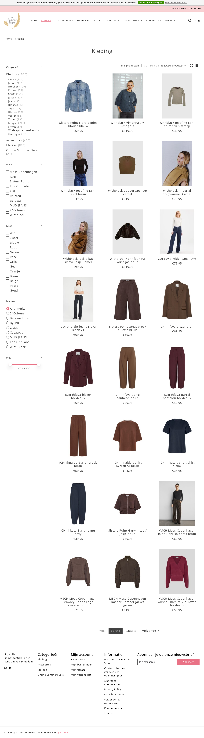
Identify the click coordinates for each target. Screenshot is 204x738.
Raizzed (15, 196)
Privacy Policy (113, 689)
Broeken (13, 86)
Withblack (17, 215)
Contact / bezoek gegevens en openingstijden (114, 672)
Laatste (131, 631)
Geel (13, 266)
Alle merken (19, 308)
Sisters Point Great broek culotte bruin (127, 328)
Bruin (14, 276)
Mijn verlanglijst (81, 674)
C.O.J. (14, 328)
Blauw (14, 242)
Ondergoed (15, 134)
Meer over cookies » (176, 3)
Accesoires (14, 140)
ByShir (14, 323)
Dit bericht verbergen (150, 3)
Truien (12, 119)
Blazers (12, 112)
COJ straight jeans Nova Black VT (78, 328)
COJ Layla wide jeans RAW (177, 259)
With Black (18, 347)
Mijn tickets (78, 669)
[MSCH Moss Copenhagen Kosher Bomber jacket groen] (127, 571)
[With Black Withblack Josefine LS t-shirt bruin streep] (177, 95)
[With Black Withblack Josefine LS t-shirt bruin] (78, 163)
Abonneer (188, 661)
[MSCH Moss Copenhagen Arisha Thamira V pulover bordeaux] (177, 571)
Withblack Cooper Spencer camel (127, 192)
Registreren (78, 659)
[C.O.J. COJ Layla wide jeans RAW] (177, 231)
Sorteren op (151, 65)
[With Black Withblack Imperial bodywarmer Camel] (177, 163)
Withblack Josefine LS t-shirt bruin (78, 192)
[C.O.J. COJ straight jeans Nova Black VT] (78, 299)
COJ (12, 191)
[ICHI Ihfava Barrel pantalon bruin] (127, 367)
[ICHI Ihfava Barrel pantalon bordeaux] (177, 367)
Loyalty (170, 20)
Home (34, 20)
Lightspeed (62, 732)
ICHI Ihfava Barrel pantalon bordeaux (177, 396)
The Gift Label (20, 186)
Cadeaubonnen (133, 20)
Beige (14, 281)
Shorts (12, 126)
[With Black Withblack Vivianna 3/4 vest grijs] (127, 95)
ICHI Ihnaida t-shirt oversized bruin (127, 464)
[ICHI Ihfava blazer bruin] (177, 299)
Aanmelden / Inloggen (186, 8)
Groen (14, 252)
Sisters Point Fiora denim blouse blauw (78, 124)
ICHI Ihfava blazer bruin (177, 326)
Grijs (13, 262)
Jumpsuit (13, 123)
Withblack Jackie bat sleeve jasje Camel (78, 260)
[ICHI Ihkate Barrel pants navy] (78, 503)
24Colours (17, 210)
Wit (12, 233)
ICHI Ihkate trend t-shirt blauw (177, 464)
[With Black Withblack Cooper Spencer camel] (127, 163)
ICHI (13, 176)
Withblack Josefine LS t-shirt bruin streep (177, 124)
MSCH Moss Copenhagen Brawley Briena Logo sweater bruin (78, 602)
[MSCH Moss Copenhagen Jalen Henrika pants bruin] (177, 503)
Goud (14, 290)
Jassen (12, 97)
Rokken (12, 90)
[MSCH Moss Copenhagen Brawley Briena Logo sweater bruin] (78, 571)
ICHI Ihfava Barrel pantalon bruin (128, 396)
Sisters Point (19, 181)
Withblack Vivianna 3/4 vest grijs (128, 124)
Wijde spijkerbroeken (21, 130)
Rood (14, 247)
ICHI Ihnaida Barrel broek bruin (78, 464)
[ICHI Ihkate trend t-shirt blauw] (177, 435)
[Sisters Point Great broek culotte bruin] (127, 299)
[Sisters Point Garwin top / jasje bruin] (127, 503)
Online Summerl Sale (106, 20)
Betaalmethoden (114, 694)
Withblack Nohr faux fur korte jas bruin (128, 260)
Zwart (14, 238)
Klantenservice (113, 708)
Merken (11, 145)
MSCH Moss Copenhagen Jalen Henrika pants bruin (177, 532)
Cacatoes (16, 332)
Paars (14, 286)
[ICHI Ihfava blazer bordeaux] (78, 367)
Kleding (11, 74)
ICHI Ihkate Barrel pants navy (78, 532)
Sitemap (109, 713)
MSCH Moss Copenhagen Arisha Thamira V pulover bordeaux (177, 602)
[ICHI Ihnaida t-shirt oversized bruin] (127, 435)
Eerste (115, 631)
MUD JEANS (18, 205)
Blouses (13, 104)
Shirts (11, 93)
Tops (11, 108)
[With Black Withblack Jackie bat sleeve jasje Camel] (78, 231)
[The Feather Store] (12, 21)
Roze (13, 257)
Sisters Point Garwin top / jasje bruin (127, 532)
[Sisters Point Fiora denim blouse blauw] (78, 95)
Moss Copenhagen (23, 172)
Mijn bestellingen (81, 664)
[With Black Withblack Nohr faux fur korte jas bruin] (127, 231)
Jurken (12, 83)
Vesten (12, 115)
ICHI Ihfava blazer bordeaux (78, 396)
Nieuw (12, 79)
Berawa (15, 200)
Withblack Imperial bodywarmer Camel (177, 192)
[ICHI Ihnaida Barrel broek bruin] (78, 435)
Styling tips (154, 20)
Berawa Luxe (19, 318)
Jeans (11, 101)
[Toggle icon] (189, 21)
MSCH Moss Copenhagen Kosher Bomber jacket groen (127, 602)
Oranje (15, 271)
